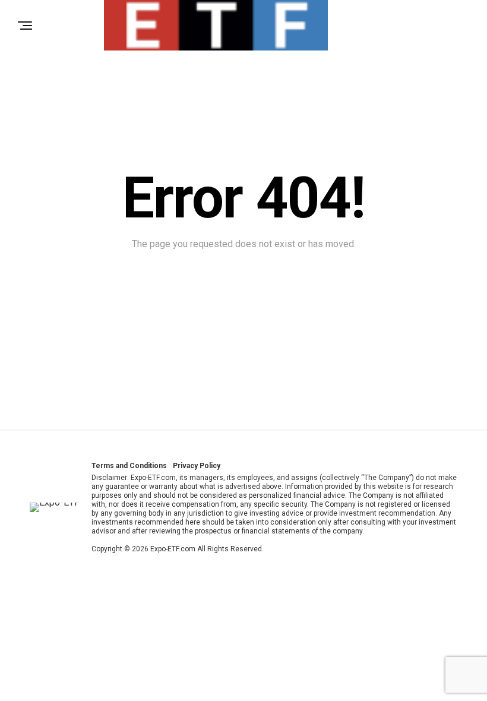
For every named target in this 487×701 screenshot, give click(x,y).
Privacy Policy (196, 466)
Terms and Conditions (129, 466)
